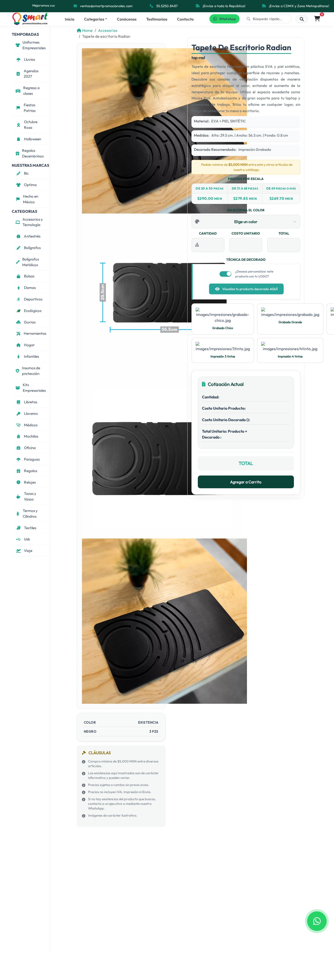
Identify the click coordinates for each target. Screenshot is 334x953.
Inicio (69, 19)
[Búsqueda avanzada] (302, 19)
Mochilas (31, 436)
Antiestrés (32, 236)
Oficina (30, 447)
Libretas (30, 402)
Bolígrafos (32, 247)
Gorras (29, 322)
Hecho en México (30, 199)
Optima (30, 184)
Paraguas (32, 459)
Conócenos (126, 19)
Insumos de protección (31, 371)
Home (87, 30)
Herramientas (35, 333)
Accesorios (107, 30)
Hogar (29, 345)
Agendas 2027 (31, 73)
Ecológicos (32, 310)
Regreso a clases (31, 90)
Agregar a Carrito (245, 481)
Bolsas (29, 276)
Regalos (30, 470)
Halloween (32, 139)
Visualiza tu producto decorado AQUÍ (250, 289)
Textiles (30, 527)
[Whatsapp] (317, 921)
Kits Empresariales (34, 387)
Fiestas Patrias (29, 108)
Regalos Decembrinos (33, 153)
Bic (26, 173)
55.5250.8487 (166, 6)
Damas (30, 287)
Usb (27, 539)
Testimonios (156, 19)
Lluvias (29, 59)
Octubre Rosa (30, 124)
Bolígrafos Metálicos (30, 262)
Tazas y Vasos (30, 496)
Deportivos (33, 299)
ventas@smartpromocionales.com (106, 6)
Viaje (28, 550)
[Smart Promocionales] (30, 19)
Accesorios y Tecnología (32, 222)
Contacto (185, 19)
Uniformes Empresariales (33, 45)
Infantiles (31, 356)
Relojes (30, 482)
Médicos (30, 424)
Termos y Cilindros (30, 513)
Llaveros (31, 413)
